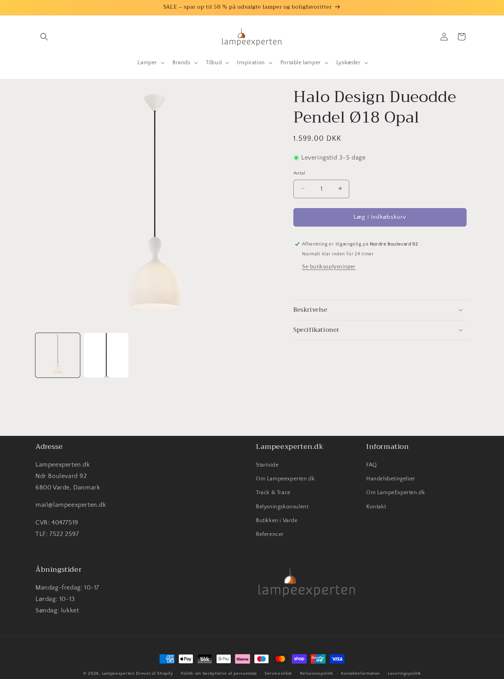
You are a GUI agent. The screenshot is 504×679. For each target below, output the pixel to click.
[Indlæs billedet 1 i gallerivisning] (57, 355)
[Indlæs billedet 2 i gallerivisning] (106, 355)
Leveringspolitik (404, 673)
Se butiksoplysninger (329, 266)
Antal (299, 172)
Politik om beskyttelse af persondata (219, 673)
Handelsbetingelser (390, 479)
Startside (267, 465)
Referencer (270, 534)
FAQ (371, 465)
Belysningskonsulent (282, 507)
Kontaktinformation (360, 673)
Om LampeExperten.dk (395, 492)
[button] (44, 36)
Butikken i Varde (277, 520)
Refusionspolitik (316, 673)
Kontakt (376, 507)
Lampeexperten (118, 673)
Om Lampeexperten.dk (285, 479)
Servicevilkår (278, 673)
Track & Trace (273, 492)
